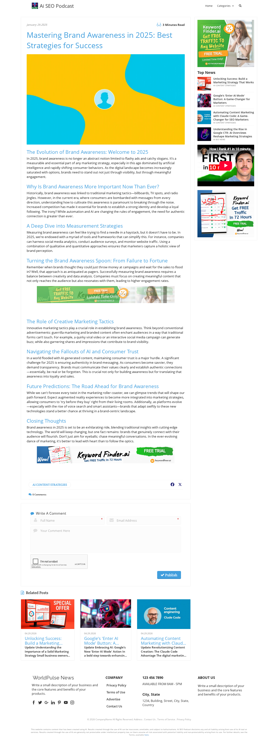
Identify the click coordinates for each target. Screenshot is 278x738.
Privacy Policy (184, 719)
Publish (170, 575)
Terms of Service (166, 719)
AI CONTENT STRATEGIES (50, 485)
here (146, 734)
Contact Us (150, 719)
